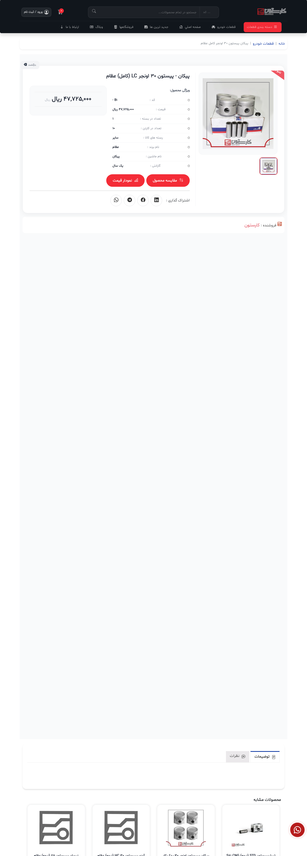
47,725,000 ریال (70, 99)
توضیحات (262, 756)
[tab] (265, 756)
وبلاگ (99, 27)
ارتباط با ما (72, 27)
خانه (281, 43)
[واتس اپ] (116, 200)
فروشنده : (268, 225)
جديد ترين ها (159, 27)
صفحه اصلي (193, 27)
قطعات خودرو (226, 27)
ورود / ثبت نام (33, 12)
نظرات (235, 756)
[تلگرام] (129, 200)
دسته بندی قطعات (259, 27)
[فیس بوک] (143, 200)
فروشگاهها (126, 27)
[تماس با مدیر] (297, 830)
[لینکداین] (156, 200)
